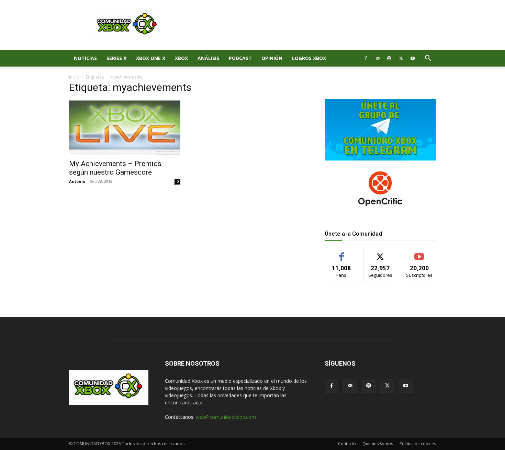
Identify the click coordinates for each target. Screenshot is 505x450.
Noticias (85, 58)
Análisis (208, 58)
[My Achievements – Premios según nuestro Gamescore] (124, 127)
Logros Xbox (309, 58)
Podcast (240, 58)
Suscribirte (419, 253)
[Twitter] (401, 58)
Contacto (347, 444)
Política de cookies (418, 444)
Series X (116, 58)
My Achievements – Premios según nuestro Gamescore (115, 167)
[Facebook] (366, 58)
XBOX (181, 58)
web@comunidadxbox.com (226, 417)
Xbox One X (150, 58)
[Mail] (377, 58)
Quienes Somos (377, 444)
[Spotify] (389, 58)
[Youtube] (412, 58)
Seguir (380, 253)
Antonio (77, 181)
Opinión (271, 58)
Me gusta (341, 253)
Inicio (74, 77)
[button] (427, 59)
